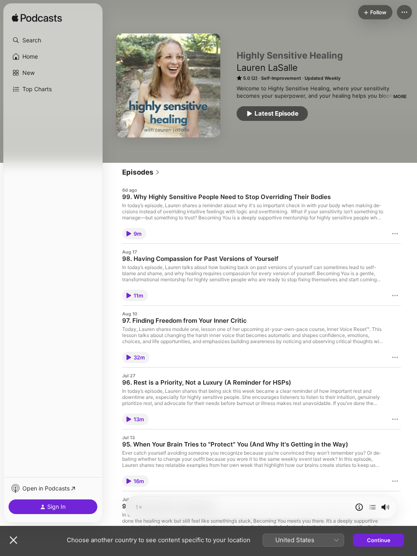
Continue (379, 540)
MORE (400, 96)
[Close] (13, 540)
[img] (37, 18)
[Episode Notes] (359, 507)
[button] (53, 40)
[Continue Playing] (372, 507)
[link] (141, 172)
